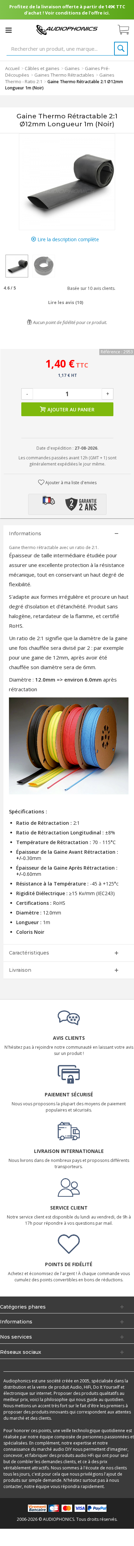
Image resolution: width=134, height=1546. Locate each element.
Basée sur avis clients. (90, 288)
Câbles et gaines (42, 68)
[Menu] (8, 30)
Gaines (72, 68)
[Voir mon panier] (127, 30)
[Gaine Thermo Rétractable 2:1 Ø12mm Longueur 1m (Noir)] (16, 266)
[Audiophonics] (67, 29)
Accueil (12, 68)
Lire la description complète (67, 239)
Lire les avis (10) (65, 302)
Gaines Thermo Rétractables (64, 75)
